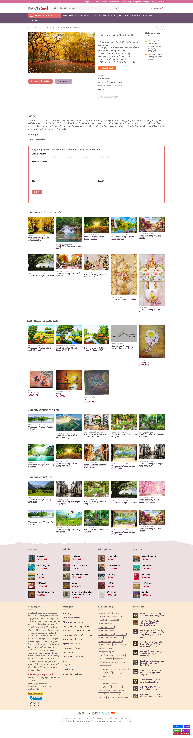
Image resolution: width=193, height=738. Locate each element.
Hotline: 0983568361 (182, 734)
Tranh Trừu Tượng (133, 16)
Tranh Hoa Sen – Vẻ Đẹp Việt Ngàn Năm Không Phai (152, 615)
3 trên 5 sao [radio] (62, 157)
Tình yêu (111, 697)
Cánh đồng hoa (113, 613)
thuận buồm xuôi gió (106, 662)
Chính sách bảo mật (72, 648)
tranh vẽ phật (103, 694)
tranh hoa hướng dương (107, 669)
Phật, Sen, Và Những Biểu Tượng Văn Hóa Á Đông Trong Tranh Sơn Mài (151, 644)
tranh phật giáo (104, 687)
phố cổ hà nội (120, 655)
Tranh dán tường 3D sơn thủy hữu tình (40, 428)
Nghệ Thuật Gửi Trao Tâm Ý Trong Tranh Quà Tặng (151, 696)
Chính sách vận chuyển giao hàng (78, 635)
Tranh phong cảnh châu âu (108, 680)
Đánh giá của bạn (39, 154)
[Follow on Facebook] (159, 1)
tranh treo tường (105, 690)
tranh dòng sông (105, 666)
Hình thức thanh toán (73, 622)
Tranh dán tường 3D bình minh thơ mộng (66, 436)
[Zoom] (31, 70)
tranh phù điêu (104, 683)
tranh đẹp (102, 697)
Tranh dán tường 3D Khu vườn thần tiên (151, 435)
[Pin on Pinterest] (112, 97)
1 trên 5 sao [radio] (35, 157)
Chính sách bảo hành (72, 639)
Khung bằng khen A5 (106, 634)
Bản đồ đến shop (115, 2)
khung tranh (117, 641)
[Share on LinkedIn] (116, 97)
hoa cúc (121, 616)
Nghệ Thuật (118, 16)
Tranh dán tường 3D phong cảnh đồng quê (39, 349)
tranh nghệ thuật (105, 673)
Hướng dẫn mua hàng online (76, 626)
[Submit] (117, 8)
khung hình (118, 637)
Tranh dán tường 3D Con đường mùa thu (38, 239)
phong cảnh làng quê (106, 652)
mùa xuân (110, 648)
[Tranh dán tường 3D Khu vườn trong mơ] (96, 489)
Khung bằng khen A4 (106, 630)
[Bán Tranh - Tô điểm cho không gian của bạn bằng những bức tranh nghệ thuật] (38, 8)
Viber (187, 726)
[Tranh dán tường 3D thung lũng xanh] (41, 488)
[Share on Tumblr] (120, 97)
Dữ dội (59, 394)
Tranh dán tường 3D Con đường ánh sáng (94, 238)
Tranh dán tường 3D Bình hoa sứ (151, 311)
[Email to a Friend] (108, 97)
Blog (65, 661)
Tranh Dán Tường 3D (49, 28)
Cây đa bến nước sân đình (108, 616)
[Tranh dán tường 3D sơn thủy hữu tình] (41, 514)
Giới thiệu (96, 2)
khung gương (121, 634)
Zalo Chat (177, 726)
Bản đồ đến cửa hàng (72, 674)
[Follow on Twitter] (161, 1)
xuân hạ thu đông (122, 697)
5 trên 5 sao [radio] (96, 157)
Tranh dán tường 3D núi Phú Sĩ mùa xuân (123, 467)
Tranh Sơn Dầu (68, 16)
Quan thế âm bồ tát (105, 659)
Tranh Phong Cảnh (86, 16)
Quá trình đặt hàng (71, 644)
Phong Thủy (147, 16)
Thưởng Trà (144, 362)
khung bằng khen (105, 623)
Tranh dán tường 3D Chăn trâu (41, 276)
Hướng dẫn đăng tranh (73, 657)
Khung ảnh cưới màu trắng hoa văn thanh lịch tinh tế (122, 347)
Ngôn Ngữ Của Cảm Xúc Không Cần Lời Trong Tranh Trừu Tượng (150, 623)
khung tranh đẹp (105, 644)
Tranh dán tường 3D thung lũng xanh (39, 501)
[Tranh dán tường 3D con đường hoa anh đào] (152, 488)
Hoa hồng (102, 620)
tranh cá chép (120, 662)
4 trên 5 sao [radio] (78, 157)
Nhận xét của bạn (39, 162)
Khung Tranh (34, 21)
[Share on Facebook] (100, 97)
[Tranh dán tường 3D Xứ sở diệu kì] (152, 517)
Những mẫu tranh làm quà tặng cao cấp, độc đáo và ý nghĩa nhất (151, 653)
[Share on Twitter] (104, 97)
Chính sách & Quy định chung (76, 631)
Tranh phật (115, 683)
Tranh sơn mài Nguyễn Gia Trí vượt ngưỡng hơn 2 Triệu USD (152, 663)
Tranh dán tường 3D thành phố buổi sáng (95, 466)
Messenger (186, 730)
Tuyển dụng (127, 2)
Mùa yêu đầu (33, 392)
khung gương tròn (105, 637)
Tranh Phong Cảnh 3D (71, 28)
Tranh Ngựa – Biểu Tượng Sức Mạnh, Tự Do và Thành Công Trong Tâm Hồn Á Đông (152, 633)
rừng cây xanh (119, 659)
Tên (34, 181)
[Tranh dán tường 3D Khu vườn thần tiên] (96, 518)
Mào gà (115, 644)
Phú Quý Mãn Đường (106, 655)
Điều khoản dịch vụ (72, 618)
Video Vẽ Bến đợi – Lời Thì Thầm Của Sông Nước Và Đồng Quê (151, 672)
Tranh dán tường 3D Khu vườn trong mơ (124, 435)
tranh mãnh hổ (123, 669)
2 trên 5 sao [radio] (48, 157)
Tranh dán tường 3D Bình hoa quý (123, 300)
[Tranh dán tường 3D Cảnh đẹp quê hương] (69, 518)
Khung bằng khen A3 (106, 627)
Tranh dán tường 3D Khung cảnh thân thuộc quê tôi (95, 349)
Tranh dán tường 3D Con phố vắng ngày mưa (151, 465)
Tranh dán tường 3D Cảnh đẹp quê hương (68, 531)
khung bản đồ (113, 620)
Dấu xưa (87, 399)
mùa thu (102, 648)
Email (101, 181)
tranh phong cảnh (105, 676)
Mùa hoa (124, 644)
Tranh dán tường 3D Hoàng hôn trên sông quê (95, 435)
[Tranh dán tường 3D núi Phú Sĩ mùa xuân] (124, 519)
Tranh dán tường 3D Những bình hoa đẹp (95, 275)
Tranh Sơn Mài (104, 16)
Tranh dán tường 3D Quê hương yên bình (66, 349)
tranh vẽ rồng (115, 694)
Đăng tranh (137, 2)
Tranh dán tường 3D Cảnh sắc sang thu (68, 275)
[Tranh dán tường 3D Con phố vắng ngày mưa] (69, 489)
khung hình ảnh (105, 641)
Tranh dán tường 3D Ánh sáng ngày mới (41, 466)
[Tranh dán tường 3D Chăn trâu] (124, 489)
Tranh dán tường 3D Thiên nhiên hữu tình (122, 238)
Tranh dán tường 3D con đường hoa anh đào (149, 501)
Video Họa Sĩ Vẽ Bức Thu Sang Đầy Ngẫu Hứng (150, 681)
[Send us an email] (163, 1)
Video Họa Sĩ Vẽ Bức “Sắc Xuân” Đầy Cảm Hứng (151, 688)
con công (102, 613)
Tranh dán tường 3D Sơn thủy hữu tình (68, 247)
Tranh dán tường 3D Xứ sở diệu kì (150, 237)
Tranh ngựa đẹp (119, 673)
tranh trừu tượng (119, 690)
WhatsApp (176, 730)
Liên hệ (104, 2)
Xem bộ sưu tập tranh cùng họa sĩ (110, 82)
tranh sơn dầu (117, 687)
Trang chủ (87, 2)
